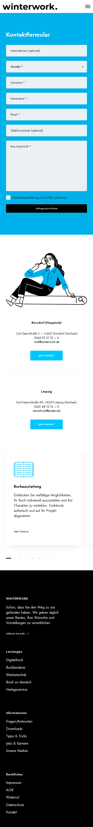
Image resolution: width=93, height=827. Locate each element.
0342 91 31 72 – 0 (46, 338)
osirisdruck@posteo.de (46, 411)
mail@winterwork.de (46, 342)
